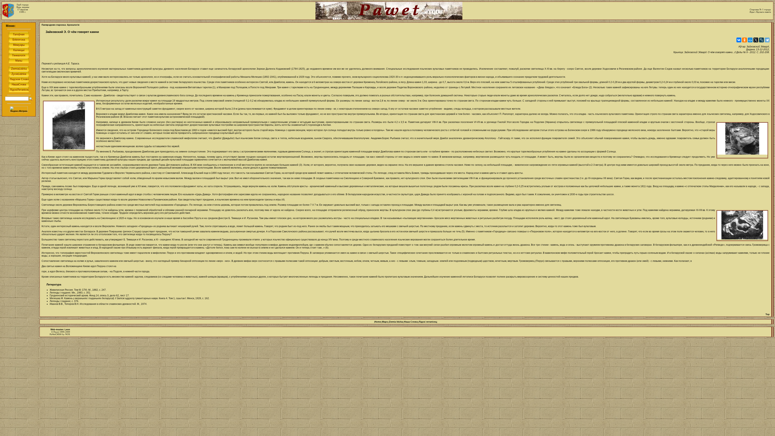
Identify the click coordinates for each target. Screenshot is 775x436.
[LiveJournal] (761, 40)
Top (768, 314)
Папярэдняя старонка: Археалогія (60, 25)
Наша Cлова (411, 322)
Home (378, 322)
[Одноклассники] (744, 40)
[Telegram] (767, 40)
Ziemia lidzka (396, 322)
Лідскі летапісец (428, 322)
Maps (385, 322)
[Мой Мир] (750, 40)
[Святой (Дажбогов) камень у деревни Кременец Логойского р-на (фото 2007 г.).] (742, 140)
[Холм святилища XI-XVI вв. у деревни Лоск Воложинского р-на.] (69, 126)
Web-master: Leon (60, 329)
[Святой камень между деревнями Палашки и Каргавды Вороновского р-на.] (742, 225)
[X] (755, 40)
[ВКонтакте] (738, 40)
